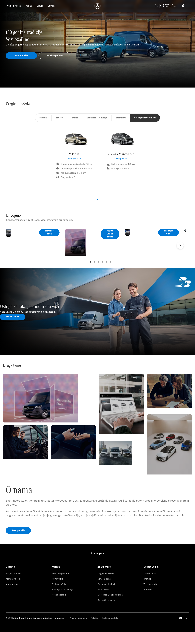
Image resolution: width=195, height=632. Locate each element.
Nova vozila (57, 578)
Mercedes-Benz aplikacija (110, 594)
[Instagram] (186, 618)
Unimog (147, 578)
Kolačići (94, 617)
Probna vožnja (59, 584)
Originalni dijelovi (106, 584)
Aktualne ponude (60, 573)
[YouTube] (180, 618)
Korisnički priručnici (107, 600)
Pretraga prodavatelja (62, 589)
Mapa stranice (13, 584)
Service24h (103, 589)
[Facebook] (175, 618)
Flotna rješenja (59, 594)
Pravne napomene (78, 617)
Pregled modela (13, 573)
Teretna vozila (150, 584)
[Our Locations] (183, 6)
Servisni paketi (105, 578)
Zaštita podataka (110, 617)
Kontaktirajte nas (14, 578)
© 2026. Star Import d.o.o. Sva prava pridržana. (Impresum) (35, 617)
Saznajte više (74, 158)
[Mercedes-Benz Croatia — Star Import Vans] (97, 6)
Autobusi (147, 589)
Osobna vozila (150, 573)
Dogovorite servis (106, 573)
